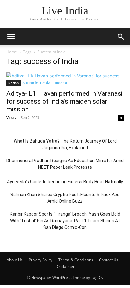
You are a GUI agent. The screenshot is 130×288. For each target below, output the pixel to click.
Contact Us (108, 260)
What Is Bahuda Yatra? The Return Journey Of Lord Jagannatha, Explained (65, 144)
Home (11, 51)
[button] (11, 36)
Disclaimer (65, 266)
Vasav (11, 117)
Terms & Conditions (75, 260)
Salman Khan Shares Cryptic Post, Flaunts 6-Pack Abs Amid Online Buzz (65, 198)
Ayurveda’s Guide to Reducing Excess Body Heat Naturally (65, 181)
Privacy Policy (40, 260)
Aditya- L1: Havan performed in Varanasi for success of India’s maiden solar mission (64, 101)
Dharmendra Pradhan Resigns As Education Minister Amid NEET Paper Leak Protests (65, 164)
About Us (15, 260)
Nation (13, 83)
